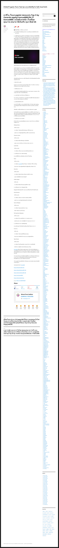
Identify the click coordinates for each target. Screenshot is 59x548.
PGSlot (44, 278)
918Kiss (44, 127)
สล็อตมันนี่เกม (45, 441)
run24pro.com (45, 305)
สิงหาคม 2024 (45, 498)
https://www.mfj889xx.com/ (47, 202)
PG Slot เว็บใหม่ (45, 268)
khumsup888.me (45, 218)
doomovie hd (44, 76)
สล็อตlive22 (44, 437)
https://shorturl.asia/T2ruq (19, 277)
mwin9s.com (45, 253)
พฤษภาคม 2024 (45, 501)
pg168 (44, 270)
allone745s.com (45, 138)
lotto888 (44, 234)
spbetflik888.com (45, 337)
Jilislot (44, 210)
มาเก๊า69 (44, 419)
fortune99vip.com (46, 188)
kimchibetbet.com (46, 219)
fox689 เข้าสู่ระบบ (45, 514)
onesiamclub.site (45, 261)
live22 (43, 44)
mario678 (44, 243)
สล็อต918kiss (45, 435)
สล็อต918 (44, 434)
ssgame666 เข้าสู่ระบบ (46, 342)
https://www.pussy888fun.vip (46, 65)
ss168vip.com (45, 340)
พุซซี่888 (43, 37)
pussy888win (45, 300)
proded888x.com (45, 290)
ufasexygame (45, 371)
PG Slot (44, 267)
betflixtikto (45, 152)
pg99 (43, 42)
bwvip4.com (45, 166)
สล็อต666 (44, 431)
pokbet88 (44, 287)
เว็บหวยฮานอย (45, 465)
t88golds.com (45, 348)
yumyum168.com (45, 396)
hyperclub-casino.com (46, 203)
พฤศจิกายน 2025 (45, 484)
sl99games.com (45, 329)
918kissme (44, 130)
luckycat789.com (45, 235)
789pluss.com (45, 122)
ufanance (44, 369)
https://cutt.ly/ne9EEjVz (18, 275)
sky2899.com (45, 328)
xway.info (44, 394)
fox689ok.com (45, 189)
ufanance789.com (46, 370)
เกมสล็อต (44, 455)
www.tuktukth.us (45, 392)
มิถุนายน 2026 (45, 477)
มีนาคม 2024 (45, 503)
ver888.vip (44, 382)
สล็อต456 (44, 428)
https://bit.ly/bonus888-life (19, 267)
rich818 (44, 302)
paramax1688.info (46, 265)
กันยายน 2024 (45, 497)
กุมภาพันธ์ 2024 (45, 504)
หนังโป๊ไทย (43, 69)
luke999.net (45, 237)
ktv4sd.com (45, 225)
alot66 (44, 139)
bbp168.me (44, 150)
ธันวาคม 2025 (45, 483)
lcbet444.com (45, 227)
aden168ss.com (45, 134)
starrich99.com (45, 343)
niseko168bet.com (46, 256)
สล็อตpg (44, 438)
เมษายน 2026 (45, 479)
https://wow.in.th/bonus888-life (20, 272)
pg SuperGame (45, 269)
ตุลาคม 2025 (45, 485)
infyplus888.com (45, 206)
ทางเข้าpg (44, 410)
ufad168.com (45, 363)
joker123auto (48, 517)
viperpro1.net (45, 385)
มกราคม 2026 (45, 482)
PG (43, 266)
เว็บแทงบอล (44, 466)
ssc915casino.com (46, 341)
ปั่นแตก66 (44, 415)
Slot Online (44, 331)
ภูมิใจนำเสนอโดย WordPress (28, 543)
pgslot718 (44, 279)
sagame (44, 309)
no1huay (44, 257)
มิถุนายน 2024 (45, 500)
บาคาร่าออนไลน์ (44, 66)
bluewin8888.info (45, 160)
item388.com (45, 208)
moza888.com (45, 252)
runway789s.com (45, 306)
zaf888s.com (45, 397)
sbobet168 (44, 315)
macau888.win (45, 242)
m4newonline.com (46, 239)
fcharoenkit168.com (46, 184)
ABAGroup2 (45, 132)
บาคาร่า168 (44, 412)
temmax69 (45, 350)
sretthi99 (44, 339)
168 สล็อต (44, 112)
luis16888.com (45, 236)
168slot (44, 114)
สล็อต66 (44, 430)
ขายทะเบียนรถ (45, 402)
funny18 (44, 193)
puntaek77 (44, 296)
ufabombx (44, 362)
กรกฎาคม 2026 (45, 476)
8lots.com (44, 124)
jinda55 (48, 516)
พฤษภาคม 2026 (45, 478)
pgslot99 (43, 64)
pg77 (44, 271)
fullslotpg (43, 43)
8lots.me (44, 126)
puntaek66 (44, 295)
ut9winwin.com (45, 378)
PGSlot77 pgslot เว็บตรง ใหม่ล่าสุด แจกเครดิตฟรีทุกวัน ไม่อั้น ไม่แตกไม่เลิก (25, 7)
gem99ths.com (45, 197)
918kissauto (45, 129)
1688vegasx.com (45, 113)
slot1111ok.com (45, 332)
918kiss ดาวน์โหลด (46, 128)
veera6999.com (45, 379)
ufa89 (44, 360)
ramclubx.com (45, 301)
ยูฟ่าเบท (44, 420)
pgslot (43, 40)
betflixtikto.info (45, 153)
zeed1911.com (45, 398)
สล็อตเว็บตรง (44, 33)
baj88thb (44, 147)
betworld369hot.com (46, 157)
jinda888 (52, 516)
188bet (44, 116)
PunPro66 (44, 291)
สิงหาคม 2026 (45, 475)
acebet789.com (45, 133)
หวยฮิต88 (44, 453)
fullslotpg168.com (46, 192)
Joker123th (52, 517)
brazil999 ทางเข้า (45, 164)
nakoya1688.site (45, 255)
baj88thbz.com (45, 148)
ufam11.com (45, 367)
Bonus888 (16, 249)
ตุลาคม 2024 (45, 496)
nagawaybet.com (45, 254)
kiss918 (43, 73)
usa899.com (45, 376)
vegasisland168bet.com (46, 380)
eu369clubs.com (45, 182)
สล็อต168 (44, 427)
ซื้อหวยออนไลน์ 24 (45, 405)
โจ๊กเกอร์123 (45, 468)
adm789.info (45, 135)
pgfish (44, 273)
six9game (44, 326)
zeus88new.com (45, 401)
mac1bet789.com (45, 240)
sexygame (44, 322)
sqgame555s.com (45, 338)
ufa (43, 358)
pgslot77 (44, 280)
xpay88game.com (45, 393)
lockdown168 (45, 232)
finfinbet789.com (45, 186)
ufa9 (44, 361)
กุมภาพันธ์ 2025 (45, 492)
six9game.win (45, 327)
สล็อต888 (43, 63)
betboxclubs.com (45, 151)
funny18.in (44, 194)
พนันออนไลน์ (45, 416)
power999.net (45, 288)
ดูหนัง (43, 45)
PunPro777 (45, 293)
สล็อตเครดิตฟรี (45, 443)
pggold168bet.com (46, 274)
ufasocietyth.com (45, 372)
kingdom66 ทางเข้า (46, 220)
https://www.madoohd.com (46, 32)
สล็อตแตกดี (44, 447)
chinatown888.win (46, 172)
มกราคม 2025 (45, 493)
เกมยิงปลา (44, 454)
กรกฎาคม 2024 (45, 499)
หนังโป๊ (44, 451)
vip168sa (44, 384)
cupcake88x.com (45, 173)
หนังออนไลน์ (45, 450)
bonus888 (20, 163)
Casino (44, 170)
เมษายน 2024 (45, 502)
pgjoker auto (45, 276)
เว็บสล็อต (44, 463)
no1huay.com (45, 258)
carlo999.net (45, 167)
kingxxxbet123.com (46, 221)
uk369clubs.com (45, 375)
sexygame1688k (45, 323)
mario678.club (45, 244)
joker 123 (43, 35)
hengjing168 (45, 201)
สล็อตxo (44, 439)
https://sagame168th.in (45, 34)
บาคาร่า (43, 39)
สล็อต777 (44, 432)
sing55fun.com (45, 325)
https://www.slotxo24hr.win (46, 67)
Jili (43, 209)
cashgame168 (45, 168)
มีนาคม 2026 (45, 480)
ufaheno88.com (45, 366)
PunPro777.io (45, 294)
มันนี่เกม (44, 418)
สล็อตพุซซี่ (44, 440)
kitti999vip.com (45, 224)
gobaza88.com (45, 198)
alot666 (44, 140)
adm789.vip (45, 137)
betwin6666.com (45, 156)
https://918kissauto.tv (45, 31)
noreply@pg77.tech (26, 298)
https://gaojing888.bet (45, 72)
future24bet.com (45, 195)
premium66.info (45, 289)
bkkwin (44, 159)
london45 (44, 233)
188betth (44, 117)
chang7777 (45, 171)
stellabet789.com (45, 345)
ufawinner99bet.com (46, 374)
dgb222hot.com (45, 175)
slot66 (43, 59)
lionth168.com (45, 228)
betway (44, 155)
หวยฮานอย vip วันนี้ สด (46, 452)
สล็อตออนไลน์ (45, 442)
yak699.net (45, 395)
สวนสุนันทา (44, 449)
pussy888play (45, 299)
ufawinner (44, 373)
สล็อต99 (44, 436)
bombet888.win (45, 161)
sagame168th (45, 311)
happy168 (44, 199)
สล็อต (50, 529)
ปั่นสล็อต (44, 414)
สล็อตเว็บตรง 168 (45, 445)
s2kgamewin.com (45, 308)
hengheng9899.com (46, 200)
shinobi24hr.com (45, 324)
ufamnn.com (45, 368)
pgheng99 (44, 275)
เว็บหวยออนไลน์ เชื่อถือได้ (46, 464)
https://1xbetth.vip (45, 70)
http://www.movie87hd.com (46, 36)
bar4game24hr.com (46, 149)
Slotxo (44, 334)
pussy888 (43, 38)
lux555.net (44, 238)
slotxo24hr (45, 335)
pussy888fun (45, 298)
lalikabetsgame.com (46, 226)
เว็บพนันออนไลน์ (45, 462)
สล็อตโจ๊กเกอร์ (45, 448)
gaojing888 (45, 196)
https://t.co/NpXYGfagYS (21, 280)
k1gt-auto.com (45, 217)
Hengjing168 (44, 56)
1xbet (44, 118)
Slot (43, 330)
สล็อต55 (44, 429)
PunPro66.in (45, 292)
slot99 (43, 58)
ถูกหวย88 (44, 408)
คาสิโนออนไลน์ (45, 404)
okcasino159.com (45, 259)
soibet (44, 336)
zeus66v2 (44, 400)
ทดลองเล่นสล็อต (45, 409)
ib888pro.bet (45, 204)
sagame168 (45, 310)
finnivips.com (45, 187)
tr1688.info (45, 357)
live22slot (44, 230)
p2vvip (44, 262)
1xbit (44, 119)
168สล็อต (44, 115)
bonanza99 (45, 162)
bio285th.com (45, 158)
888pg (44, 123)
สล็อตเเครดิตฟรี (45, 446)
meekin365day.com (46, 245)
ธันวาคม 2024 (45, 494)
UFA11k (44, 359)
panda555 (44, 264)
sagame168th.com (46, 312)
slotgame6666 (45, 333)
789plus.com (45, 120)
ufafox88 (44, 365)
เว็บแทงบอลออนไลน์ (46, 467)
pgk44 (44, 277)
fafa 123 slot (45, 183)
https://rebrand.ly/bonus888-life (20, 270)
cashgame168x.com (46, 169)
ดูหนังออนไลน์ (45, 407)
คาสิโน (44, 403)
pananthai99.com (45, 263)
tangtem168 (45, 349)
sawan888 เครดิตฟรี (46, 313)
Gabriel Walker (27, 296)
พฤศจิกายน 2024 (45, 495)
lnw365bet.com (45, 231)
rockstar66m (45, 303)
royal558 (44, 304)
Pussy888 (44, 297)
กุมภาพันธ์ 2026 (45, 481)
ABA (43, 131)
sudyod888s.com (45, 346)
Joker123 (44, 517)
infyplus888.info (45, 207)
